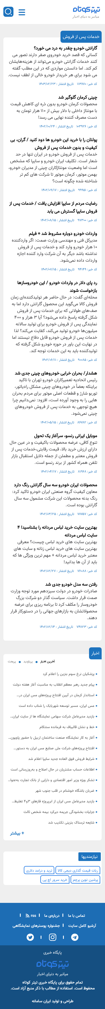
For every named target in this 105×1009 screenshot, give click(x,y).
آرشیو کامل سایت (81, 926)
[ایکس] (30, 937)
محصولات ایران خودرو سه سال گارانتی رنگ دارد (55, 485)
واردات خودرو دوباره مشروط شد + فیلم (63, 233)
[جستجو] (8, 12)
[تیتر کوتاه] (87, 9)
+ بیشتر (17, 833)
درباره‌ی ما (51, 916)
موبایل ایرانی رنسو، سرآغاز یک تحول (65, 436)
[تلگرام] (73, 937)
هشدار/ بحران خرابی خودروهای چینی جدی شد (56, 373)
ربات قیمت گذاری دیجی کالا (78, 871)
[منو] (22, 12)
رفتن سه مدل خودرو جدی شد (71, 584)
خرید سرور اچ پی (55, 880)
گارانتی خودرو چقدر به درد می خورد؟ (65, 48)
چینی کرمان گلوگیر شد (77, 97)
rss (33, 916)
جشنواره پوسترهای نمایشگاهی (36, 926)
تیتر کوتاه (30, 982)
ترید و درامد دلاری (39, 871)
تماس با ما (76, 916)
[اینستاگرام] (50, 937)
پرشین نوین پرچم (85, 880)
